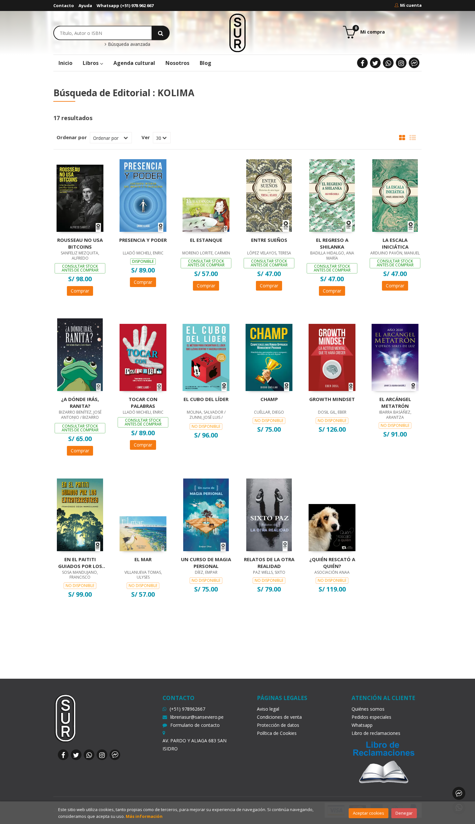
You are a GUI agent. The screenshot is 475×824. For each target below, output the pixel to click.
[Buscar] (161, 33)
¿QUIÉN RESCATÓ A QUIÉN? (332, 562)
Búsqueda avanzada (128, 44)
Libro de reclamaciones (376, 733)
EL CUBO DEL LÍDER (206, 399)
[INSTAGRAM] (401, 62)
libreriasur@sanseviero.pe (197, 717)
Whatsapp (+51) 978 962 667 (125, 5)
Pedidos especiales (371, 717)
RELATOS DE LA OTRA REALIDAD (269, 562)
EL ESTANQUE (206, 240)
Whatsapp (362, 725)
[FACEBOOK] (362, 62)
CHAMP (269, 399)
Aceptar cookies (368, 813)
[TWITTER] (375, 62)
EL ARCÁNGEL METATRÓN (395, 402)
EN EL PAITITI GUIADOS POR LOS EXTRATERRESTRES (80, 562)
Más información (144, 816)
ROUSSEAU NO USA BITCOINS (80, 243)
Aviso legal (268, 709)
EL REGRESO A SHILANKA (332, 243)
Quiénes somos (368, 709)
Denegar (404, 813)
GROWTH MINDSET (332, 399)
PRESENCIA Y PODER (143, 240)
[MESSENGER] (414, 62)
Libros (91, 63)
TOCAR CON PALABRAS (143, 402)
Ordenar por (72, 137)
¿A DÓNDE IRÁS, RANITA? (80, 402)
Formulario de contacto (195, 725)
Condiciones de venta (279, 717)
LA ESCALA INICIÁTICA (395, 243)
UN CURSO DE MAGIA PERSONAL (206, 562)
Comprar (80, 291)
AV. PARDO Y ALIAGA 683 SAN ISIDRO (195, 744)
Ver (146, 137)
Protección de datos (278, 725)
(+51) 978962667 (187, 709)
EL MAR (143, 559)
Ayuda (85, 5)
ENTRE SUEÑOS (269, 240)
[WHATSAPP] (388, 62)
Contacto (63, 5)
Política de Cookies (277, 733)
